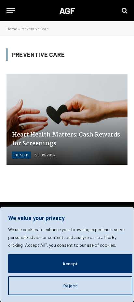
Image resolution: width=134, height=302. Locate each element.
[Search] (123, 10)
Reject (70, 285)
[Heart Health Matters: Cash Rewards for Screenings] (67, 119)
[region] (67, 254)
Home (12, 28)
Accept (70, 263)
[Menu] (11, 10)
